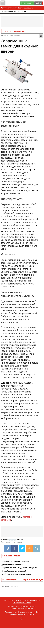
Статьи (12, 12)
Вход (20, 8)
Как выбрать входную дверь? (13, 571)
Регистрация (27, 3)
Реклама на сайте (17, 614)
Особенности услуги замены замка (16, 574)
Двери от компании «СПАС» (12, 564)
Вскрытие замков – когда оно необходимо (19, 568)
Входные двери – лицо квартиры (15, 561)
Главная (4, 12)
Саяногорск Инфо (22, 600)
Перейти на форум (32, 579)
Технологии (21, 12)
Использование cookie (28, 612)
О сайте (30, 614)
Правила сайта (11, 612)
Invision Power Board (22, 603)
